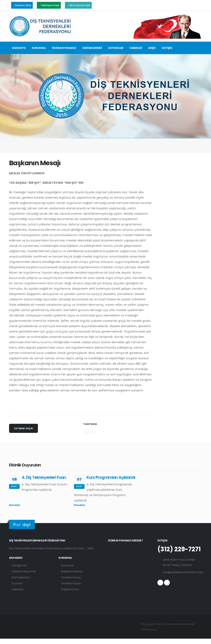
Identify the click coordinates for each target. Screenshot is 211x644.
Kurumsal (67, 565)
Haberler (18, 589)
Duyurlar (17, 583)
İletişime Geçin (23, 428)
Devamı (15, 505)
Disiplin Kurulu (70, 589)
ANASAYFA (19, 48)
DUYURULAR (115, 48)
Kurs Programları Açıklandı (111, 477)
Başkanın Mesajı (71, 571)
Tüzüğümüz (19, 565)
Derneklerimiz (21, 577)
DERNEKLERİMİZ (92, 48)
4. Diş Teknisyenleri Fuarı (44, 477)
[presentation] (195, 466)
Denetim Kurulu (71, 583)
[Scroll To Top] (204, 639)
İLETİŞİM (167, 48)
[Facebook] (86, 429)
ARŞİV (152, 48)
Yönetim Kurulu (71, 577)
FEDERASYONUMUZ (64, 48)
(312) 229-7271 (179, 549)
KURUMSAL (39, 48)
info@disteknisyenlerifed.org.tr (183, 572)
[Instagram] (167, 582)
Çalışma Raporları (24, 571)
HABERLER (135, 48)
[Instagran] (93, 429)
